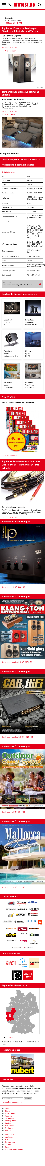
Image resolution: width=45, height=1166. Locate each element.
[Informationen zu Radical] (34, 935)
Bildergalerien (10, 1121)
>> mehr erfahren (9, 456)
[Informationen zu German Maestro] (33, 915)
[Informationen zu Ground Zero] (7, 921)
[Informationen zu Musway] (34, 928)
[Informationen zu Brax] (11, 909)
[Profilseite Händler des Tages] (22, 1065)
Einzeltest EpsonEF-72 (29, 353)
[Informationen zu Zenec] (28, 948)
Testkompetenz (11, 1113)
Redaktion (9, 1116)
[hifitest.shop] (28, 980)
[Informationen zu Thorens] (23, 941)
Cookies (8, 1144)
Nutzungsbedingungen (14, 1149)
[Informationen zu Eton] (21, 915)
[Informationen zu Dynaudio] (22, 909)
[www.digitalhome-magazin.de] (11, 967)
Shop (7, 1108)
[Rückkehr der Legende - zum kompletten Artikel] (22, 69)
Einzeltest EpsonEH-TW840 (8, 385)
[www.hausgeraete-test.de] (22, 967)
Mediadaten (10, 1137)
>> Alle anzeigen (9, 51)
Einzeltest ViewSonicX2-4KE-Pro (30, 385)
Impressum (9, 1135)
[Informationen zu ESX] (10, 916)
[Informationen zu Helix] (19, 922)
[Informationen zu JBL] (40, 923)
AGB (7, 1139)
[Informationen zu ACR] (11, 903)
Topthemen (9, 1128)
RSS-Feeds (9, 1125)
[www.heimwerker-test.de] (34, 967)
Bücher (8, 1111)
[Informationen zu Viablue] (34, 942)
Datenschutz (10, 1142)
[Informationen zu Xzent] (17, 948)
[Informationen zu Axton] (33, 902)
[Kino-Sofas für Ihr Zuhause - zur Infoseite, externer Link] (22, 132)
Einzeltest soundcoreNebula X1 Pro (31, 322)
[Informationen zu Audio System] (21, 903)
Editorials (8, 1130)
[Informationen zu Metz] (22, 929)
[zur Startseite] (24, 4)
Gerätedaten (10, 1118)
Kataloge (8, 1123)
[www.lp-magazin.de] (17, 980)
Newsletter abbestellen (12, 1102)
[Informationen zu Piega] (22, 934)
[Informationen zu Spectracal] (11, 941)
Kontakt (8, 1147)
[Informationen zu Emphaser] (34, 909)
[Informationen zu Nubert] (11, 935)
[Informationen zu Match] (11, 928)
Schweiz (9, 1037)
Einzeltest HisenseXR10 (8, 322)
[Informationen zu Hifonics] (31, 921)
